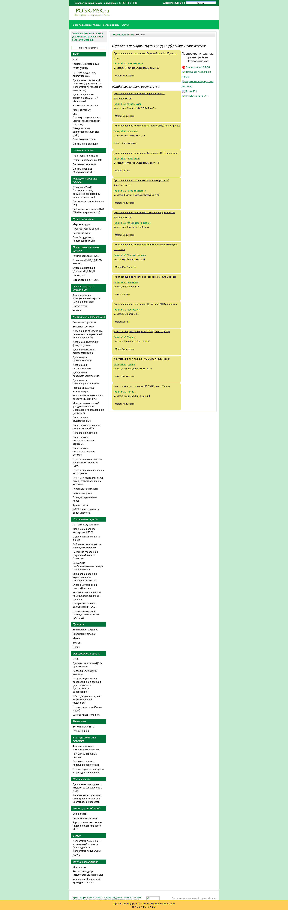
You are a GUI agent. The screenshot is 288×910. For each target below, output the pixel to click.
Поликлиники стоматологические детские (84, 451)
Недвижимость (82, 779)
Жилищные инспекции (85, 105)
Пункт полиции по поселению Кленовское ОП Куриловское (146, 153)
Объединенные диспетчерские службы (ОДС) (86, 132)
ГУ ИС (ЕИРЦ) (80, 68)
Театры (77, 642)
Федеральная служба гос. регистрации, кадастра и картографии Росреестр (87, 798)
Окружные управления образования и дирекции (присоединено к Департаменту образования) (87, 685)
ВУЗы (76, 658)
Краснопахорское (137, 191)
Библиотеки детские (84, 634)
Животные (79, 721)
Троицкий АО (120, 63)
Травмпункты (80, 505)
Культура (78, 624)
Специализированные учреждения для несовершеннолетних (85, 577)
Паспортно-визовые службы (85, 180)
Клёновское (134, 158)
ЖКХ (75, 54)
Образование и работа (86, 653)
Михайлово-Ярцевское (139, 223)
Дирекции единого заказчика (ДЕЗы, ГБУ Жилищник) (85, 98)
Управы (77, 310)
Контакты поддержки (112, 897)
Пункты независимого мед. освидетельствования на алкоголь (88, 481)
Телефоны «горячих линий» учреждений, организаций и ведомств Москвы (87, 36)
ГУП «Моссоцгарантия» (86, 524)
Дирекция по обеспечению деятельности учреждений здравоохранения (88, 334)
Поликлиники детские (85, 432)
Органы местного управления (83, 288)
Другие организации (85, 861)
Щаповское (134, 310)
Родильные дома (82, 493)
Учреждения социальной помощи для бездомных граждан (87, 596)
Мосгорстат (79, 867)
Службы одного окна (84, 139)
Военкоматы (80, 813)
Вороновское (134, 104)
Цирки (76, 647)
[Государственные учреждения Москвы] (93, 17)
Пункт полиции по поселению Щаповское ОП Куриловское (145, 304)
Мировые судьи (81, 224)
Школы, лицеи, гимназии (86, 714)
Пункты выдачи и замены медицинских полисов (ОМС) (87, 462)
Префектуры (80, 306)
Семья (76, 835)
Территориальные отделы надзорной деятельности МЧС (87, 826)
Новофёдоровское (137, 255)
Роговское (133, 282)
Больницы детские (83, 326)
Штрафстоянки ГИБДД (196, 96)
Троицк (131, 337)
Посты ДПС (191, 91)
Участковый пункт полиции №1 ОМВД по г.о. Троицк (142, 331)
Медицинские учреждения (89, 316)
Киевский (133, 131)
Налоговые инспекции (85, 155)
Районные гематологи (85, 488)
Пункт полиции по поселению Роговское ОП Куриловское (145, 276)
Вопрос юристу (111, 25)
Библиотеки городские (85, 629)
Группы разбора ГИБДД (198, 67)
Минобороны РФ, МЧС (86, 808)
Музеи (76, 638)
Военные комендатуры (86, 818)
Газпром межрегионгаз (86, 63)
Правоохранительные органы (86, 249)
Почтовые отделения (84, 164)
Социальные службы (85, 519)
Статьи (125, 25)
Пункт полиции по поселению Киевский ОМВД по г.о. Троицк (147, 125)
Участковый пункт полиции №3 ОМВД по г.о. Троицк (142, 386)
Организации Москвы (124, 34)
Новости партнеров (132, 897)
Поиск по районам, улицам (86, 25)
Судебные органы (83, 219)
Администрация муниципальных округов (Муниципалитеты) (86, 298)
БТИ (75, 59)
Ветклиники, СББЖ (83, 726)
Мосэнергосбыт (82, 109)
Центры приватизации (85, 143)
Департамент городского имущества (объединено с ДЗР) (87, 787)
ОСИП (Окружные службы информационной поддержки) (87, 699)
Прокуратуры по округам (87, 228)
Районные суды (81, 233)
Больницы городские (84, 322)
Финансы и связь (83, 150)
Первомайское (135, 63)
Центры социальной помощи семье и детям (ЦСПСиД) (86, 614)
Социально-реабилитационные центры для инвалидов (88, 566)
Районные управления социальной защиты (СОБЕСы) (85, 555)
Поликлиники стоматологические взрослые (84, 440)
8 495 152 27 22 (144, 906)
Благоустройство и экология (84, 739)
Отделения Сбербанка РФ (87, 160)
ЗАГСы (76, 855)
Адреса (75, 897)
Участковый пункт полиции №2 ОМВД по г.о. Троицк (142, 359)
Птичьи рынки (81, 731)
